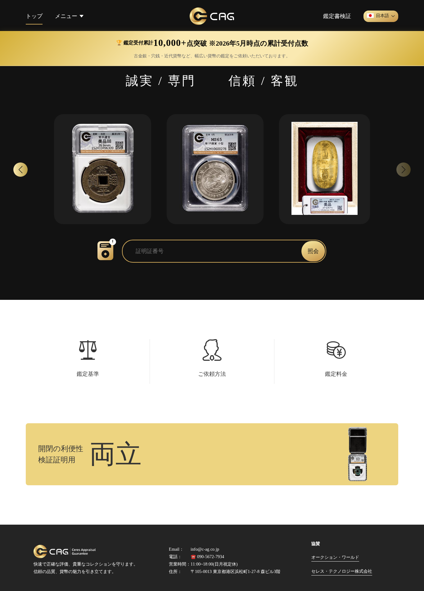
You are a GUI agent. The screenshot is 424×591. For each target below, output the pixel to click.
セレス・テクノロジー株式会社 (341, 571)
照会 (313, 251)
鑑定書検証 (337, 16)
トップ (34, 16)
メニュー (66, 16)
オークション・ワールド (335, 557)
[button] (20, 169)
